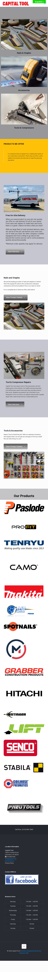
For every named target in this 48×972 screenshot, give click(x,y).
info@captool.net (10, 859)
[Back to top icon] (24, 946)
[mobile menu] (45, 3)
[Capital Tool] (16, 3)
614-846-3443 (10, 857)
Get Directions (9, 861)
